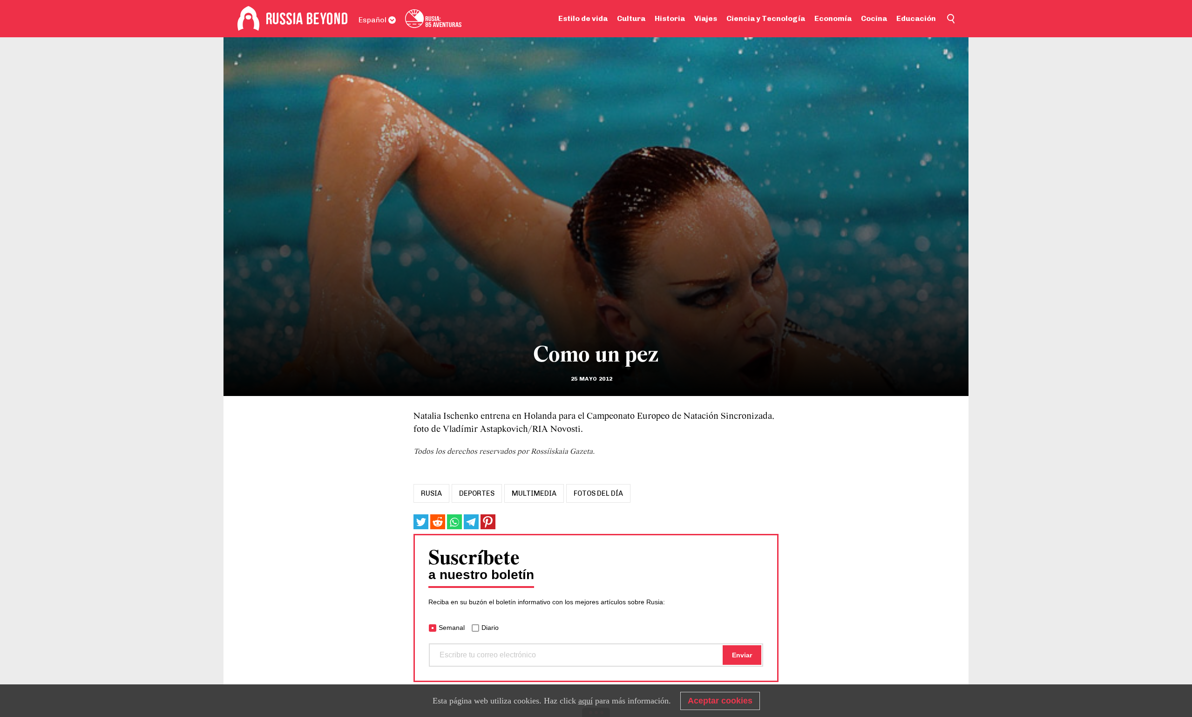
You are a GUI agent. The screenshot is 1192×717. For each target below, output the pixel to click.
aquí (585, 700)
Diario (490, 627)
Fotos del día (598, 493)
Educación (916, 18)
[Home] (248, 18)
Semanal (452, 627)
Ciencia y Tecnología (765, 18)
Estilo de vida (583, 18)
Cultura (631, 18)
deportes (476, 493)
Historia (670, 18)
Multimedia (534, 493)
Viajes (705, 18)
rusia (431, 493)
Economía (833, 18)
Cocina (874, 18)
